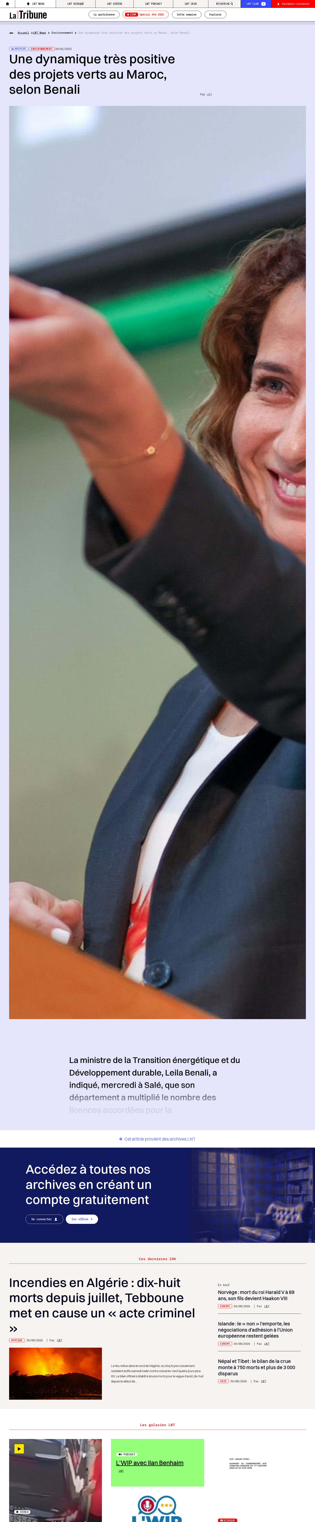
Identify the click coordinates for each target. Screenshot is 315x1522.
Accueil (23, 32)
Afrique (17, 1340)
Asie (223, 1381)
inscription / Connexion (295, 3)
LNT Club (252, 3)
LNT (209, 94)
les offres (79, 1219)
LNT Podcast (153, 3)
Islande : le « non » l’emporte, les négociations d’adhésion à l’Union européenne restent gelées (255, 1330)
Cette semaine (187, 14)
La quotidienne (104, 14)
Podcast (129, 1454)
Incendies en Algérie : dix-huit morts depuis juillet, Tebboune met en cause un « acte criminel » (102, 1305)
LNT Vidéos (114, 3)
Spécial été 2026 (147, 14)
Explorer (215, 14)
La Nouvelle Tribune (28, 14)
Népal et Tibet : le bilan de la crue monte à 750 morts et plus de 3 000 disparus (256, 1367)
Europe (225, 1306)
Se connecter (41, 1219)
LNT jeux (191, 3)
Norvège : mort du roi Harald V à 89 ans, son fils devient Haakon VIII (256, 1295)
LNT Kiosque (75, 3)
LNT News (38, 3)
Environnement (62, 32)
